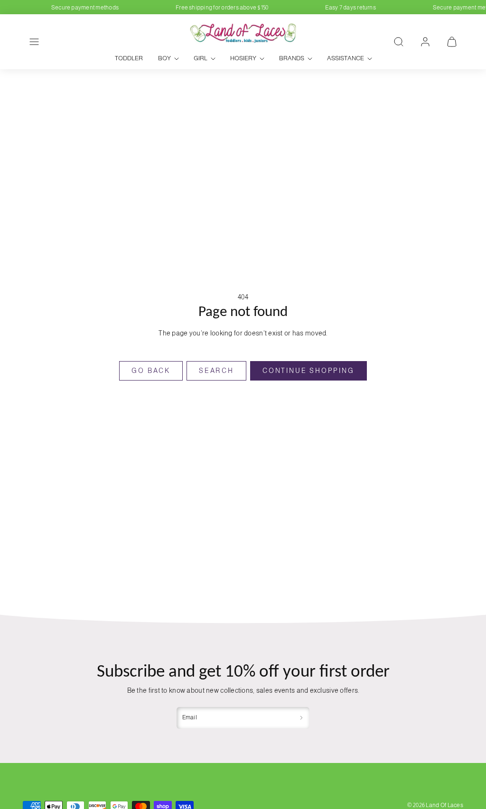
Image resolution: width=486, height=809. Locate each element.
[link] (425, 41)
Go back (150, 370)
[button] (34, 41)
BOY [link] (164, 58)
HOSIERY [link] (243, 58)
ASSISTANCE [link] (345, 58)
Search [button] (216, 370)
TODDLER (129, 58)
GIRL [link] (200, 58)
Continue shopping (308, 370)
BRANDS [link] (291, 58)
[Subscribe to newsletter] (301, 717)
